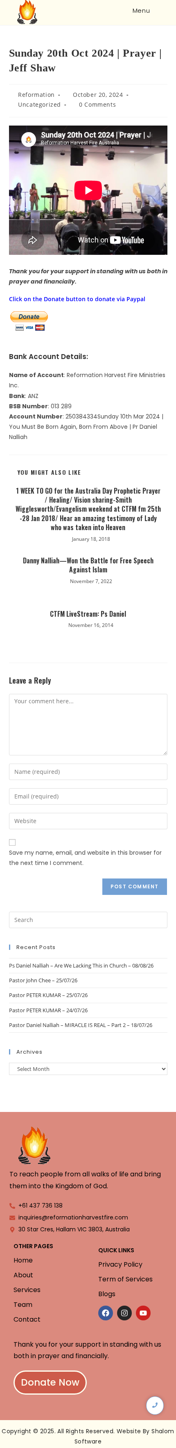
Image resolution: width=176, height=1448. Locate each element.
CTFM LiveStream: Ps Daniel (88, 613)
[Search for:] (157, 10)
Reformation (36, 94)
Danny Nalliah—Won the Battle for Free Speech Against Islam (88, 565)
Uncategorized (39, 104)
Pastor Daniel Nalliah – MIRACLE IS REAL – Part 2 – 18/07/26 (80, 1025)
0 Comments (97, 104)
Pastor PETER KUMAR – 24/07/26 (48, 1010)
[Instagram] (124, 1313)
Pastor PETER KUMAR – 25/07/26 (48, 995)
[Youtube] (143, 1313)
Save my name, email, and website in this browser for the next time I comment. (85, 858)
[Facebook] (105, 1313)
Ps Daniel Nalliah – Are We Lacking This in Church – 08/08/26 (81, 965)
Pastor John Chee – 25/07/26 (43, 980)
